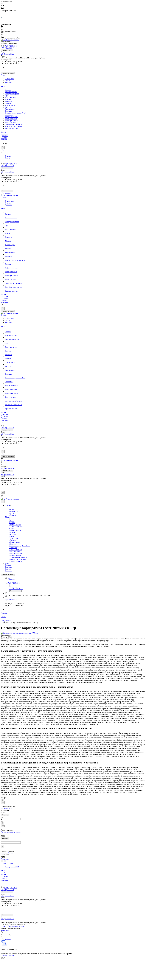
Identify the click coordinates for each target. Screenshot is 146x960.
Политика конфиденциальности (12, 926)
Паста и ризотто (11, 97)
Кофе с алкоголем (11, 117)
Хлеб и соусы (10, 105)
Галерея (4, 138)
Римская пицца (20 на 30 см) (15, 113)
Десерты (8, 107)
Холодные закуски (12, 94)
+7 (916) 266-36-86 (10, 46)
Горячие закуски (11, 92)
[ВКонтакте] (6, 143)
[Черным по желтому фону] (1, 20)
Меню (3, 86)
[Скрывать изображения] (2, 29)
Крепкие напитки (11, 128)
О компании (9, 79)
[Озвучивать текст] (2, 33)
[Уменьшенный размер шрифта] (2, 4)
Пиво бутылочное (11, 121)
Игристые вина (10, 122)
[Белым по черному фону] (1, 15)
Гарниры (8, 101)
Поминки (4, 134)
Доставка (8, 82)
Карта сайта (5, 930)
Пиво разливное (11, 119)
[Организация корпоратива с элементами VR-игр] (19, 633)
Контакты (4, 140)
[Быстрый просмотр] (2, 800)
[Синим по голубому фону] (1, 18)
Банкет (3, 132)
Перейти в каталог (7, 955)
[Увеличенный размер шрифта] (2, 9)
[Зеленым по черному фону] (1, 22)
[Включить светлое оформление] (2, 501)
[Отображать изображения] (2, 26)
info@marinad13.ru (7, 54)
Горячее (8, 99)
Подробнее (5, 859)
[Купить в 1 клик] (3, 802)
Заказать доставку (8, 73)
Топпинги (9, 115)
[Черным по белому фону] (1, 13)
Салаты (8, 90)
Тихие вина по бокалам (13, 124)
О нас (3, 872)
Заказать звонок (7, 50)
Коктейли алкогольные (13, 126)
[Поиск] (3, 147)
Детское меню (10, 109)
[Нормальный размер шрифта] (2, 6)
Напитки (8, 111)
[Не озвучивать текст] (2, 36)
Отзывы (8, 81)
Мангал (8, 103)
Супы (7, 96)
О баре (3, 75)
